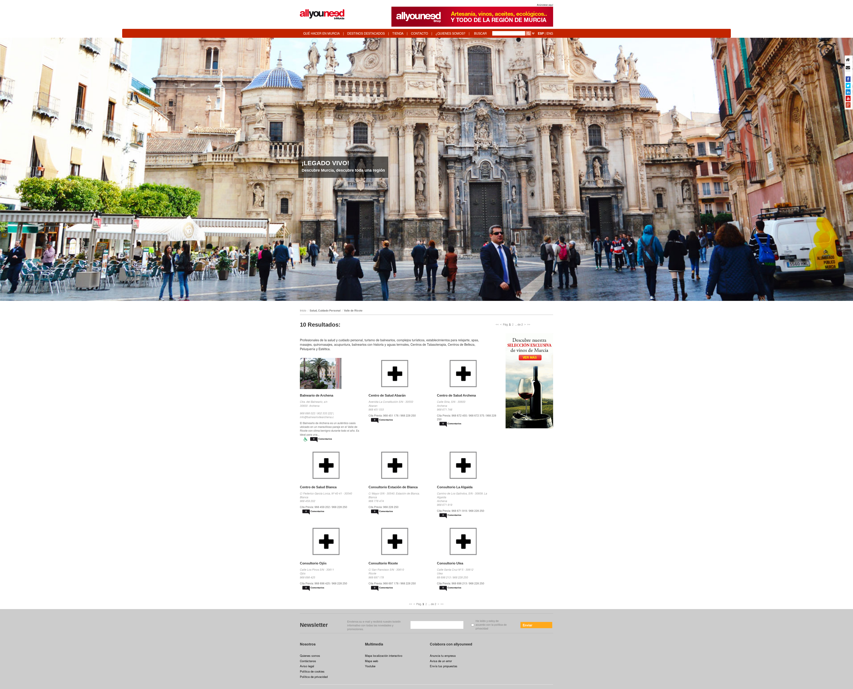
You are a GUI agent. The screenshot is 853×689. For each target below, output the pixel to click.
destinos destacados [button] (366, 33)
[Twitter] (848, 85)
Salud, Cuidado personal (325, 310)
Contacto (419, 33)
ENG (549, 33)
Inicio (303, 310)
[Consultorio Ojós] (331, 541)
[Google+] (848, 105)
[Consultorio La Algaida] (468, 465)
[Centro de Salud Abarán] (399, 373)
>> (528, 324)
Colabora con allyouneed (451, 644)
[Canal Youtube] (848, 98)
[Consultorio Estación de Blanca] (399, 465)
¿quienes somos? (450, 33)
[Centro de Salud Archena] (468, 373)
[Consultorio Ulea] (468, 541)
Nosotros (308, 644)
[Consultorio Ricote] (399, 541)
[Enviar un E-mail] (848, 68)
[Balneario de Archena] (331, 373)
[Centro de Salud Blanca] (331, 465)
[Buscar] (528, 33)
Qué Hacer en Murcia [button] (321, 33)
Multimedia (374, 644)
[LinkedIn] (848, 92)
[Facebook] (848, 79)
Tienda (397, 33)
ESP (541, 33)
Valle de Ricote (353, 310)
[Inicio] (848, 60)
